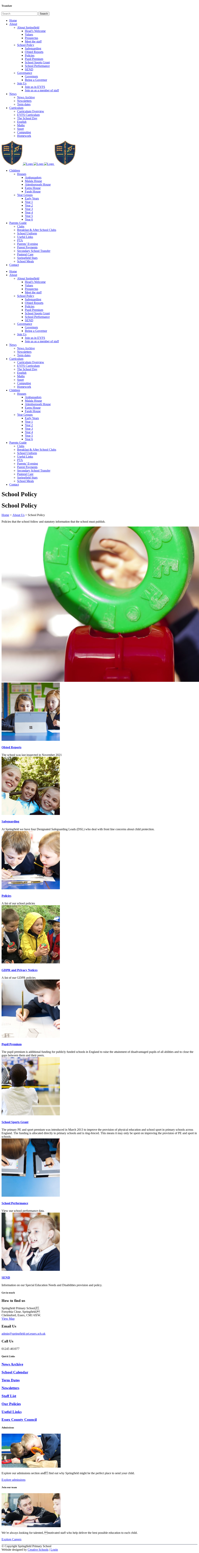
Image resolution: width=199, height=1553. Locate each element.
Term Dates (11, 1380)
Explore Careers (11, 1539)
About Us (18, 515)
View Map (8, 1318)
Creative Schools (38, 1549)
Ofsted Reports (11, 747)
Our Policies (11, 1404)
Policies (6, 895)
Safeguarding (10, 821)
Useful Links (12, 1412)
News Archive (12, 1364)
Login (54, 1549)
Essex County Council (19, 1420)
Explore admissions (13, 1479)
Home (5, 515)
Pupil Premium (12, 1044)
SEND (6, 1277)
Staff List (9, 1396)
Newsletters (10, 1388)
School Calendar (15, 1372)
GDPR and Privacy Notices (20, 970)
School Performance (15, 1203)
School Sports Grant (15, 1122)
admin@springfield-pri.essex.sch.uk (23, 1333)
